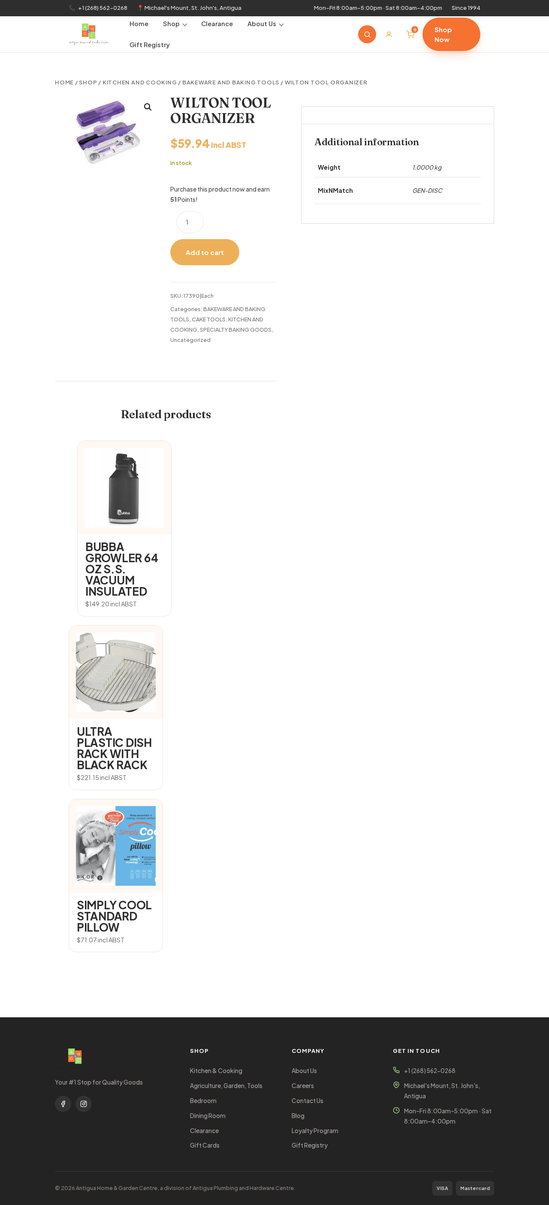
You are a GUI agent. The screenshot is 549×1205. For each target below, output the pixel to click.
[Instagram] (83, 1104)
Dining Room (208, 1115)
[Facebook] (63, 1104)
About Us (261, 23)
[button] (148, 107)
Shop (171, 23)
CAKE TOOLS (209, 319)
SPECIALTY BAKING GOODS (235, 329)
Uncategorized (190, 339)
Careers (303, 1085)
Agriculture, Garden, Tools (226, 1085)
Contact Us (307, 1100)
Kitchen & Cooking (216, 1070)
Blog (298, 1115)
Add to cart (205, 252)
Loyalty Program (315, 1130)
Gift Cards (205, 1145)
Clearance (217, 23)
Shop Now (443, 34)
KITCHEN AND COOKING (140, 82)
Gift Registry (150, 44)
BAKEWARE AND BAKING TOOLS (230, 82)
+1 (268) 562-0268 (102, 7)
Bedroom (203, 1100)
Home (139, 23)
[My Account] (389, 34)
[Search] (367, 34)
